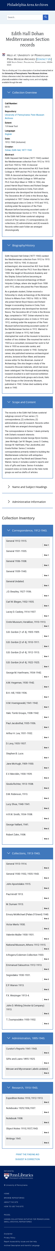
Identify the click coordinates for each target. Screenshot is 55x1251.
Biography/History (23, 245)
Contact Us (44, 59)
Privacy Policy (9, 1238)
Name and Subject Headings (29, 487)
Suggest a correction (27, 1159)
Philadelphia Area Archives (27, 5)
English (8, 134)
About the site (11, 1202)
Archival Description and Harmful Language (22, 1245)
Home (6, 1194)
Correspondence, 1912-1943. (29, 530)
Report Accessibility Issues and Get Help (20, 1242)
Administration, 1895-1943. (28, 1038)
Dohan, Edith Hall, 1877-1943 (18, 150)
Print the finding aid (27, 1154)
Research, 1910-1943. (25, 1087)
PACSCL (7, 1215)
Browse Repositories (14, 1198)
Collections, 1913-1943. (26, 853)
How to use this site (14, 1206)
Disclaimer (8, 1234)
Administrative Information (29, 502)
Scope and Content (24, 402)
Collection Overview (24, 92)
